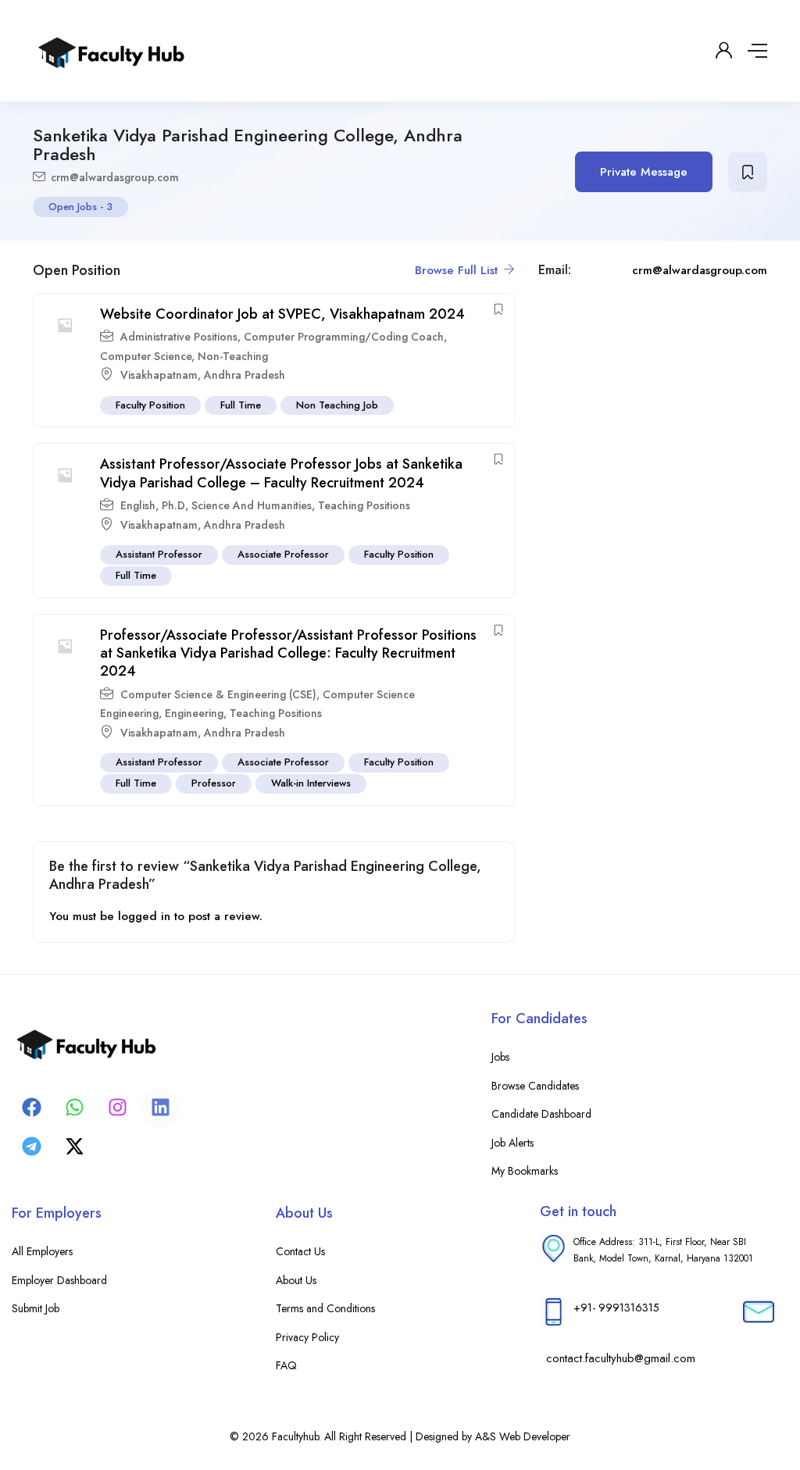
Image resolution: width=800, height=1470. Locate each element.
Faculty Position (150, 405)
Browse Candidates (535, 1086)
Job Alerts (512, 1143)
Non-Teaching (233, 356)
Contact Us (300, 1251)
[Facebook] (31, 1107)
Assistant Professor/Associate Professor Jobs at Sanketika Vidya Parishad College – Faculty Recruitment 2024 (281, 473)
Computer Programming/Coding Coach (344, 336)
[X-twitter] (74, 1146)
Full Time (240, 405)
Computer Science (145, 356)
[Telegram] (31, 1146)
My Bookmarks (524, 1171)
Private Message (644, 171)
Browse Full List (458, 270)
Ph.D (173, 505)
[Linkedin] (160, 1107)
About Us (296, 1280)
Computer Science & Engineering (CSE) (218, 694)
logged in (144, 916)
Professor (213, 783)
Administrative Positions (179, 336)
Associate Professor (283, 554)
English (137, 505)
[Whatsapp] (74, 1107)
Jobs (500, 1057)
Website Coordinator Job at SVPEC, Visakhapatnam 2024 (282, 314)
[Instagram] (117, 1107)
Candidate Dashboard (541, 1114)
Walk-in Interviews (311, 783)
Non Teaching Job (337, 405)
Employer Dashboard (59, 1280)
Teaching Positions (364, 505)
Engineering (194, 713)
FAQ (286, 1365)
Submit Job (35, 1308)
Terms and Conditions (325, 1308)
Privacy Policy (307, 1337)
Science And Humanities (251, 505)
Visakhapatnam (159, 375)
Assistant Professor (159, 554)
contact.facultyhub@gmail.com (620, 1358)
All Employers (42, 1251)
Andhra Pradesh (244, 375)
